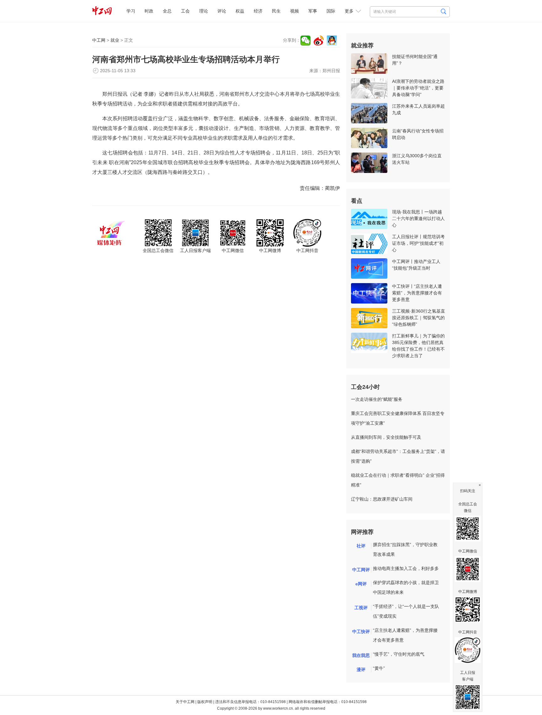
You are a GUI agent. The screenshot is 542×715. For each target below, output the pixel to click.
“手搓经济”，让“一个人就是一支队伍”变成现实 (406, 611)
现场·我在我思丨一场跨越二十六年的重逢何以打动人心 (418, 218)
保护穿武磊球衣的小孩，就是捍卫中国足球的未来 (406, 587)
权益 (240, 10)
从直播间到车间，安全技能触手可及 (386, 437)
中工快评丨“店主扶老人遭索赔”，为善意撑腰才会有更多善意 (417, 293)
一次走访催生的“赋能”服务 (376, 399)
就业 (114, 40)
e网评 (361, 583)
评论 (221, 10)
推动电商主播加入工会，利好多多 (406, 568)
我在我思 (361, 655)
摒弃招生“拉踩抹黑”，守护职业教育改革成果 (405, 549)
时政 (149, 10)
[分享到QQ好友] (332, 40)
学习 (130, 10)
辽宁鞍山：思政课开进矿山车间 (381, 499)
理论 (203, 10)
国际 (331, 10)
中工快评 (361, 631)
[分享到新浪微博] (319, 40)
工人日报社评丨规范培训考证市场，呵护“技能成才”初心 (418, 243)
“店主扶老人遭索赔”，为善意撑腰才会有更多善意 (405, 635)
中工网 (98, 40)
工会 (185, 10)
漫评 (361, 669)
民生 (276, 10)
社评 (361, 545)
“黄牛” (379, 668)
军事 (312, 10)
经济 (258, 10)
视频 (294, 10)
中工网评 (361, 569)
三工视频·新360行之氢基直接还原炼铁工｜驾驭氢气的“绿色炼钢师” (418, 318)
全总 (167, 10)
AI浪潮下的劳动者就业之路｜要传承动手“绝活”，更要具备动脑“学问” (418, 88)
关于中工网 (185, 702)
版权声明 (204, 702)
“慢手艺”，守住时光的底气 (398, 654)
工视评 (361, 607)
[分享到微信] (305, 40)
